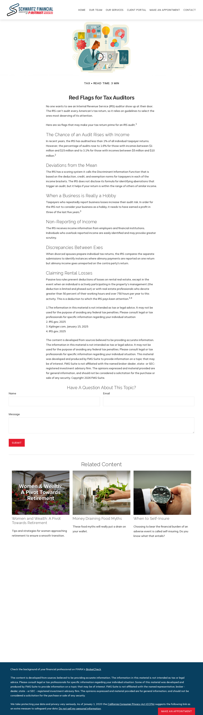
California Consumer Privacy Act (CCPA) (131, 704)
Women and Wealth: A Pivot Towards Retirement (36, 520)
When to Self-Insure (152, 518)
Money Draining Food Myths (97, 518)
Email (106, 393)
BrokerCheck (93, 669)
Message (14, 414)
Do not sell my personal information (80, 708)
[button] (82, 9)
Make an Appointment (176, 711)
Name (12, 393)
